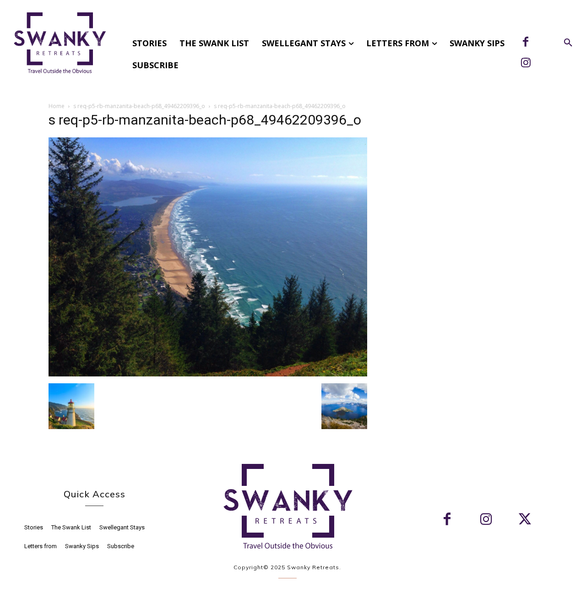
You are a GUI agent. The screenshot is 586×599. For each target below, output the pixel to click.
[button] (568, 43)
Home (57, 106)
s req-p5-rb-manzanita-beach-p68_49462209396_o (139, 106)
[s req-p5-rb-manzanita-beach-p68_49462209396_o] (208, 374)
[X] (525, 520)
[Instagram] (525, 63)
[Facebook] (525, 42)
